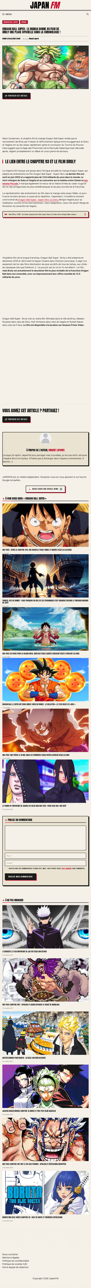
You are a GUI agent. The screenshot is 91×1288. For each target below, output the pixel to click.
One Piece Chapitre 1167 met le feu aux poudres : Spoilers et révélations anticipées (34, 1164)
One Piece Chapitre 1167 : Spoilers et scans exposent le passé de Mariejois (30, 1005)
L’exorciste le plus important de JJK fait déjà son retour (24, 951)
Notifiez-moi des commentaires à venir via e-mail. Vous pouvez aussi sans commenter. (46, 868)
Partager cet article (17, 96)
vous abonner (66, 868)
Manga (24, 22)
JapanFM (53, 1278)
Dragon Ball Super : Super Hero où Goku (38, 199)
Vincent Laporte (56, 450)
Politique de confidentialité (15, 1261)
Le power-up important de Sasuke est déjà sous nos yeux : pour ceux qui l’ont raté (34, 806)
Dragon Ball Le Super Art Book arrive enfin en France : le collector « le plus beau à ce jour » (38, 704)
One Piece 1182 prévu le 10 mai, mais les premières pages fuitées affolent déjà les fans (35, 755)
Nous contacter (10, 1254)
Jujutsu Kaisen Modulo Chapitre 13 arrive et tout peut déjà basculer (29, 1111)
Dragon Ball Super (11, 22)
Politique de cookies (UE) (14, 1264)
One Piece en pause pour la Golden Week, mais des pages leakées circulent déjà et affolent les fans (40, 653)
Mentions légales (10, 1257)
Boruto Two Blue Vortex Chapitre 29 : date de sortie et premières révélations (32, 1217)
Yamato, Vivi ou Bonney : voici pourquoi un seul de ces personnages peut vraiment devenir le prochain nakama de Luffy (45, 601)
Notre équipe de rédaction (15, 1267)
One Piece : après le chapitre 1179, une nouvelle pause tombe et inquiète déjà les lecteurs (37, 550)
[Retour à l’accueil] (45, 5)
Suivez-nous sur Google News (45, 489)
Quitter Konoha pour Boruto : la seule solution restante (24, 1058)
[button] (87, 14)
